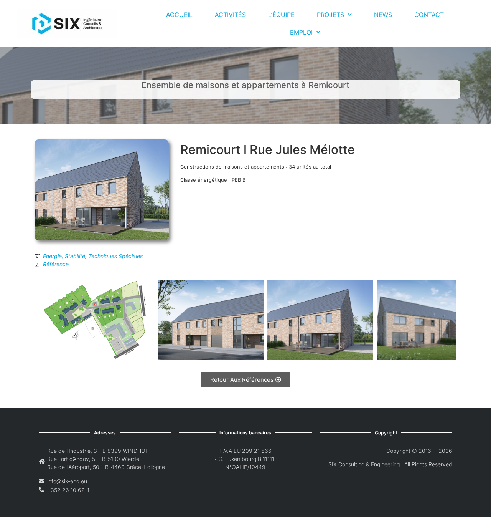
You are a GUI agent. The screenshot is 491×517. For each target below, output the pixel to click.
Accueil (179, 14)
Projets (330, 14)
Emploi (301, 32)
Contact (429, 14)
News (383, 14)
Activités (230, 14)
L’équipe (281, 14)
